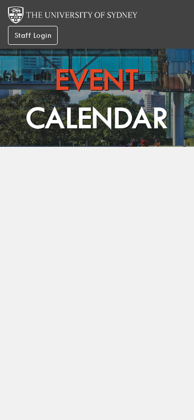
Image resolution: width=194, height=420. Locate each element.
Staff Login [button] (32, 35)
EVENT (97, 98)
